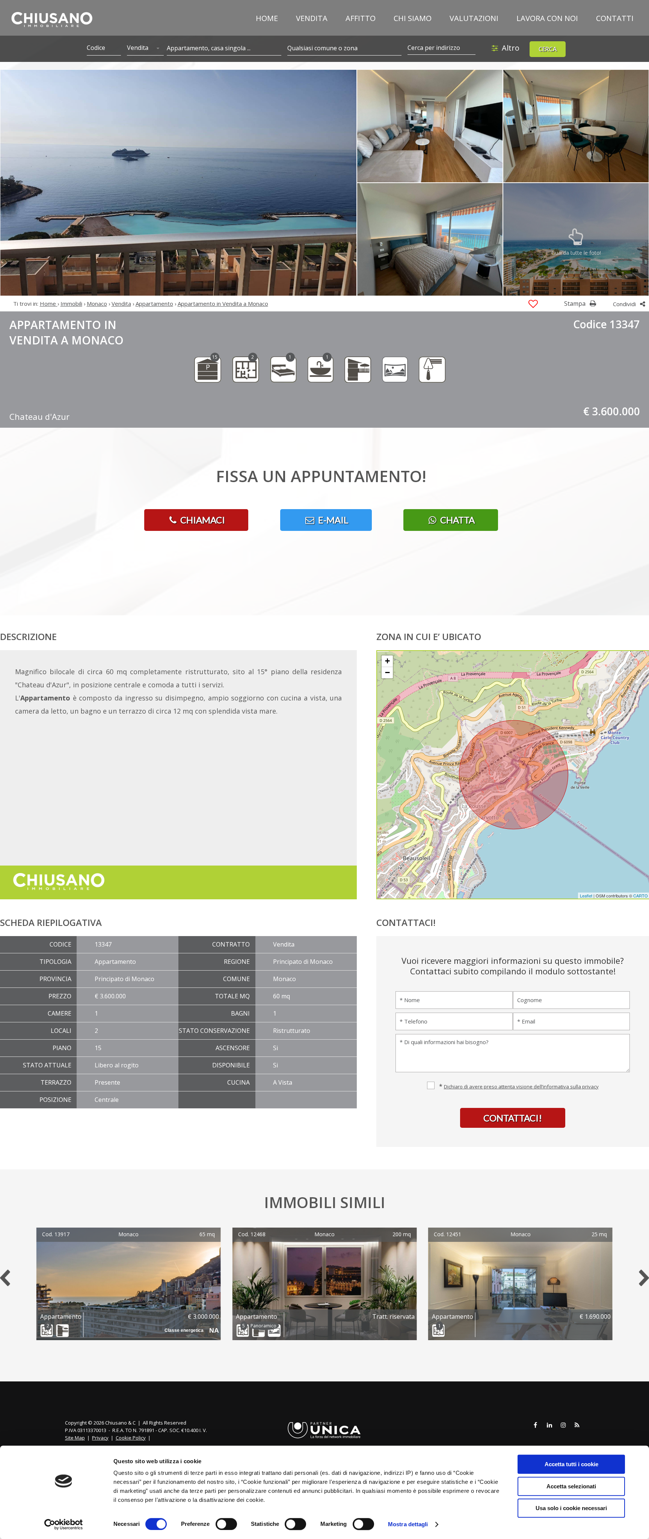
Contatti (615, 18)
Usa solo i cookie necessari (571, 1508)
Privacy (100, 1437)
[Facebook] (535, 1425)
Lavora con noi (547, 18)
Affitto (361, 18)
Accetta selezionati (571, 1486)
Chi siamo (413, 18)
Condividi (625, 304)
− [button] (387, 672)
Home (267, 18)
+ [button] (387, 661)
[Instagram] (563, 1425)
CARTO (640, 896)
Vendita (312, 18)
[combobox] (145, 48)
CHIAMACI (201, 519)
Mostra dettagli (408, 1524)
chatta (456, 519)
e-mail (332, 519)
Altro (510, 48)
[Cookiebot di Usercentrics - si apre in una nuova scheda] (64, 1524)
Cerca (548, 49)
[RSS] (577, 1425)
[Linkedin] (549, 1425)
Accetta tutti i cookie (571, 1464)
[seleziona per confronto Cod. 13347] (533, 304)
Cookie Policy (131, 1437)
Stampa (575, 303)
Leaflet (586, 896)
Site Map (75, 1437)
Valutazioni (474, 18)
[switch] (226, 1524)
